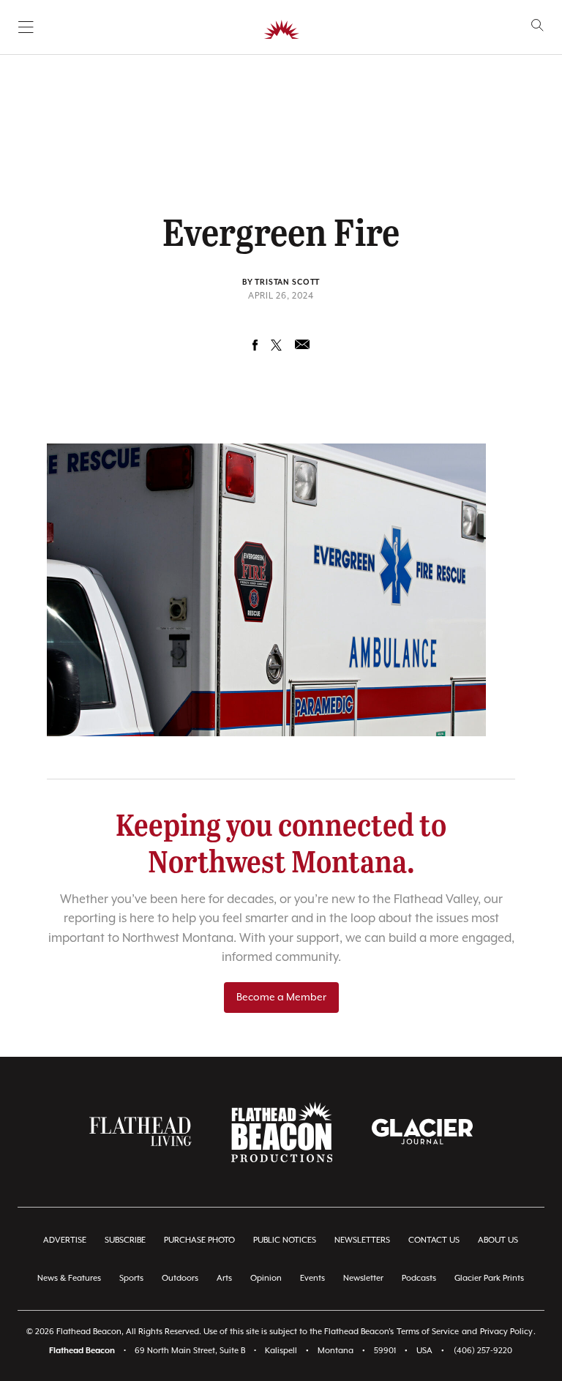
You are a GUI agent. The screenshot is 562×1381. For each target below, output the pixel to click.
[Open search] (537, 25)
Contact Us (434, 1240)
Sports (131, 1278)
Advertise (64, 1240)
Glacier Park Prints (489, 1278)
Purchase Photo (199, 1240)
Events (312, 1278)
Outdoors (180, 1278)
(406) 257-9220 (483, 1350)
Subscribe (125, 1240)
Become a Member (281, 997)
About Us (498, 1240)
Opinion (266, 1278)
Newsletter (363, 1278)
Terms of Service (428, 1331)
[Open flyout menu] (26, 27)
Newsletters (362, 1240)
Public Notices (284, 1240)
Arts (224, 1278)
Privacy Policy (506, 1331)
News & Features (69, 1278)
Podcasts (419, 1278)
